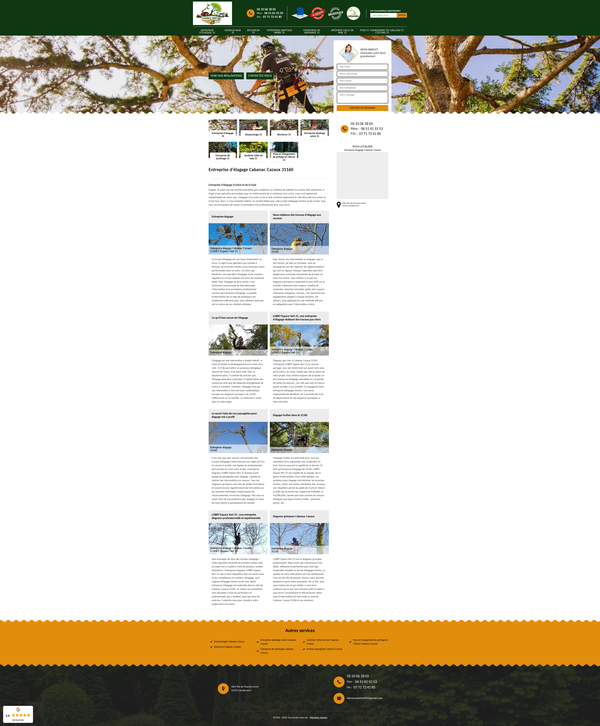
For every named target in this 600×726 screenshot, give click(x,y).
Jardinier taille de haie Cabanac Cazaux (323, 642)
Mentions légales (318, 717)
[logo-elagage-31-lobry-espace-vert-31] (212, 13)
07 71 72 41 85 (272, 17)
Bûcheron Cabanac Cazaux (227, 647)
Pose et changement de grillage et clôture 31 (382, 31)
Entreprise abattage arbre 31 (279, 31)
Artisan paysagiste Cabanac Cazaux (324, 649)
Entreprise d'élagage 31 (207, 31)
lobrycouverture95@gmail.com (364, 698)
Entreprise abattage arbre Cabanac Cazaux (278, 642)
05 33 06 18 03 (266, 9)
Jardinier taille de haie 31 (342, 31)
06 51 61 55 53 (273, 13)
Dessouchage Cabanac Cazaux (229, 641)
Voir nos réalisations (226, 75)
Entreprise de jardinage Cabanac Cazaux (277, 651)
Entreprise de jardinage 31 (311, 31)
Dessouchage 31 (233, 31)
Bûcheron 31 (253, 31)
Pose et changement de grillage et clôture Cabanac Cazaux (370, 642)
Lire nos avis (18, 720)
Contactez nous (260, 75)
